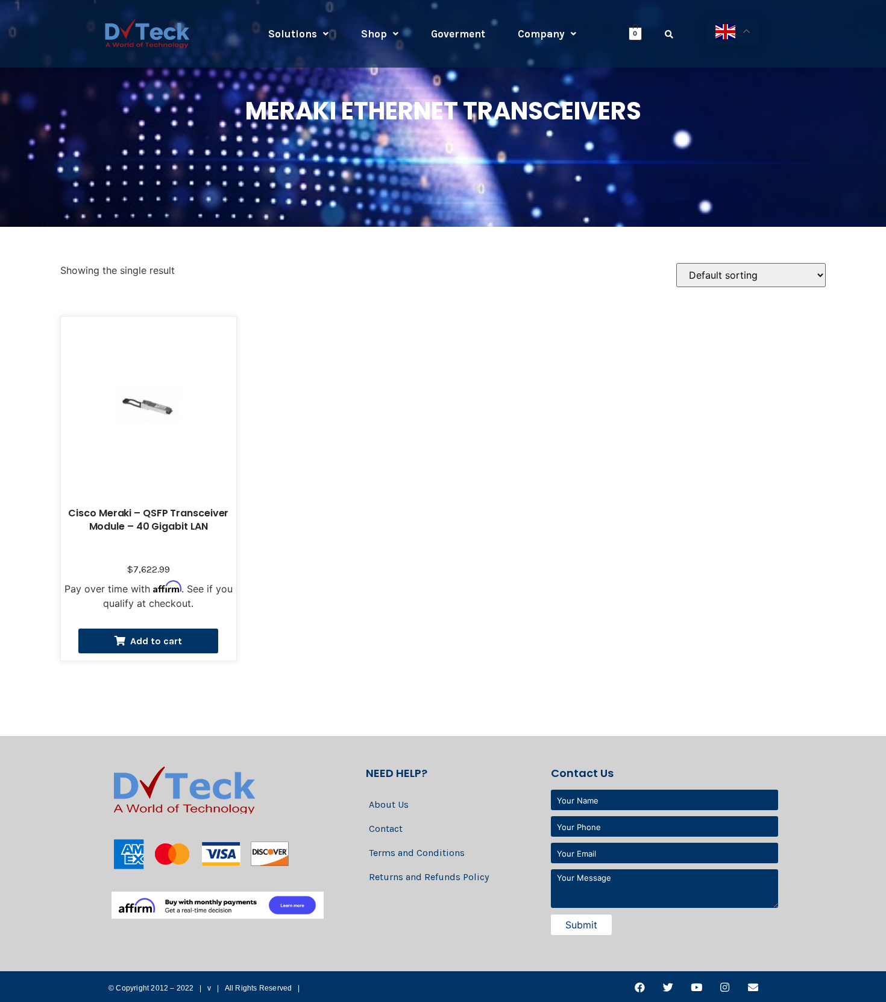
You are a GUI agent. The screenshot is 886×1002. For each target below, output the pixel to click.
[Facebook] (639, 987)
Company (541, 34)
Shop (374, 34)
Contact (386, 828)
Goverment (458, 34)
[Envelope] (753, 987)
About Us (389, 804)
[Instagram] (724, 987)
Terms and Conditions (417, 852)
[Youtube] (696, 987)
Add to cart (156, 641)
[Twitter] (668, 987)
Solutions (292, 34)
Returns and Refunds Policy (429, 877)
